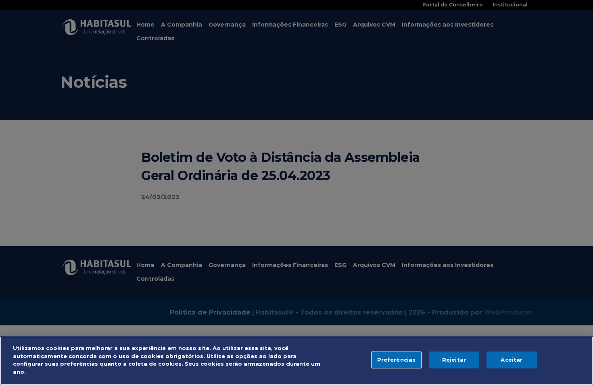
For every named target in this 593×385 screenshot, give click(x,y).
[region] (296, 360)
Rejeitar (454, 359)
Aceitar (511, 359)
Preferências (396, 359)
